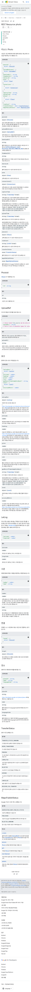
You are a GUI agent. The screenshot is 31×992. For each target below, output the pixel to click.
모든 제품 (3, 977)
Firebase (3, 940)
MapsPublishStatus (12, 261)
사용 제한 (3, 913)
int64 (9, 243)
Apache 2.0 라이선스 (14, 884)
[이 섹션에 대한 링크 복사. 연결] (6, 623)
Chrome (3, 938)
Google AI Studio (5, 943)
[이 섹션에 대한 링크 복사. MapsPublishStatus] (20, 798)
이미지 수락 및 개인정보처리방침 (9, 908)
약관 (2, 984)
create (4, 833)
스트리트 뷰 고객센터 (6, 923)
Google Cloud (4, 948)
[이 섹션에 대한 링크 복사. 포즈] (6, 356)
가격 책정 (3, 915)
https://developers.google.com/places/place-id (14, 697)
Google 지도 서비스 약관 (7, 900)
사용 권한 (3, 905)
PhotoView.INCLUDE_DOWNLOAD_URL (12, 148)
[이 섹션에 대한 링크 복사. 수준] (6, 569)
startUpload (6, 854)
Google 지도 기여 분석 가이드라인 (9, 910)
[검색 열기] (23, 2)
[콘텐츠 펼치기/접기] (11, 32)
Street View (13, 2)
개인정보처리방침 (9, 984)
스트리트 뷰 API (5, 925)
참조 (25, 17)
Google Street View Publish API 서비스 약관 (12, 902)
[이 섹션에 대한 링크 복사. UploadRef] (12, 308)
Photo (3, 277)
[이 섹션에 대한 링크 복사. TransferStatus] (16, 729)
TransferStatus (23, 106)
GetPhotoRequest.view (12, 147)
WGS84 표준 (12, 525)
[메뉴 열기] (2, 2)
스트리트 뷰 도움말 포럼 (7, 928)
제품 (5, 17)
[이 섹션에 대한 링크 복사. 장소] (6, 666)
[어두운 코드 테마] (28, 63)
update (4, 861)
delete (4, 842)
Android (3, 935)
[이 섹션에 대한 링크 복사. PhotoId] (10, 273)
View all (3, 953)
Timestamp (10, 194)
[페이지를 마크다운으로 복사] (8, 27)
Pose (10, 81)
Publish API (18, 17)
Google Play (4, 951)
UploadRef (12, 71)
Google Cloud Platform (7, 972)
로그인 (27, 2)
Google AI (3, 975)
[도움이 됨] (11, 21)
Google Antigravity (6, 946)
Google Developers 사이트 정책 (18, 885)
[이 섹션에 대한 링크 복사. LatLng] (9, 517)
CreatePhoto (8, 837)
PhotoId (11, 66)
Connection (14, 88)
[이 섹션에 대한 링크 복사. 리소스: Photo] (14, 50)
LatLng (11, 371)
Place (12, 99)
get (3, 848)
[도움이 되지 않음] (13, 21)
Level (11, 384)
